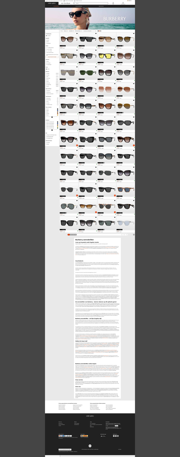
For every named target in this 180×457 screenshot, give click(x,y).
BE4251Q (111, 344)
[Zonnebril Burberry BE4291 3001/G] (69, 55)
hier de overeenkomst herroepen (65, 449)
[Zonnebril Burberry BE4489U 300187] (69, 139)
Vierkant (48, 73)
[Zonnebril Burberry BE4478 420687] (88, 155)
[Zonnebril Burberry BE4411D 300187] (69, 222)
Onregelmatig (49, 84)
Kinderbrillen (49, 43)
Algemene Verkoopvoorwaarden (64, 451)
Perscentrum (61, 423)
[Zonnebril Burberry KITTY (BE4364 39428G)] (88, 222)
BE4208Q (79, 345)
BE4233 (107, 351)
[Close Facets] (52, 31)
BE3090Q (85, 344)
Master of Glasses (103, 368)
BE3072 (115, 345)
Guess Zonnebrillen (76, 407)
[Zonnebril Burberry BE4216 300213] (69, 38)
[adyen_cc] (59, 436)
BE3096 (88, 344)
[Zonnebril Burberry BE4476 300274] (69, 122)
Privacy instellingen (62, 424)
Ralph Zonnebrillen (76, 408)
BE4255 (105, 355)
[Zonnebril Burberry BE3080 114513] (126, 89)
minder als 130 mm (50, 47)
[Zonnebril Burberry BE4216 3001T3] (88, 55)
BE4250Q (100, 345)
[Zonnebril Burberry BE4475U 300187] (126, 155)
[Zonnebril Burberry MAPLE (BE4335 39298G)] (107, 122)
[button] (51, 3)
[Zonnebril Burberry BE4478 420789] (107, 38)
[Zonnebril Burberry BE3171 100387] (69, 189)
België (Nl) (130, 0)
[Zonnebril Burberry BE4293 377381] (69, 105)
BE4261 (107, 355)
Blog (90, 425)
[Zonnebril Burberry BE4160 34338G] (88, 105)
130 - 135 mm (49, 49)
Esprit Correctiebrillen (109, 409)
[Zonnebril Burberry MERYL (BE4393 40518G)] (126, 172)
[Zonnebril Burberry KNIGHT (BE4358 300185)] (107, 55)
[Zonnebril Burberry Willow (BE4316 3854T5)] (126, 38)
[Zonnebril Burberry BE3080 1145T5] (126, 105)
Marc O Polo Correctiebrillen (94, 408)
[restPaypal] (65, 436)
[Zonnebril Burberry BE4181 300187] (88, 122)
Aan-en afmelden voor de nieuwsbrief (96, 424)
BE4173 (103, 343)
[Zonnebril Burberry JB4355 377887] (107, 206)
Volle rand (48, 90)
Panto (48, 81)
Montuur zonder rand (50, 93)
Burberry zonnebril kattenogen (112, 350)
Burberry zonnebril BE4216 (83, 248)
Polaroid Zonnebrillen (62, 409)
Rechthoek (48, 78)
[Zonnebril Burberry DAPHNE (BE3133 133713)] (107, 89)
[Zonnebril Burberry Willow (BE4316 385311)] (126, 72)
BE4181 (98, 345)
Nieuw (48, 61)
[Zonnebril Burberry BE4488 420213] (88, 206)
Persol (116, 253)
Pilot (47, 76)
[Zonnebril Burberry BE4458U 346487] (88, 189)
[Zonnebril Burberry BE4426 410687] (126, 206)
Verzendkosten (76, 424)
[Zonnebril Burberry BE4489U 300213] (126, 139)
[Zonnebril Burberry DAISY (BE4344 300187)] (88, 139)
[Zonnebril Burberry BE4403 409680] (126, 189)
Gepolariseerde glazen (50, 136)
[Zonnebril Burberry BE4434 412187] (69, 172)
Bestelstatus (92, 426)
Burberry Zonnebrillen (76, 409)
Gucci (109, 253)
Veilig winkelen (76, 423)
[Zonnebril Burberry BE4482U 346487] (107, 189)
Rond (48, 79)
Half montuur (49, 92)
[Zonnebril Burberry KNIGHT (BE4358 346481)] (107, 222)
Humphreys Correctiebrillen (94, 407)
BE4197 (117, 343)
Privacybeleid (71, 451)
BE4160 (105, 351)
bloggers (110, 368)
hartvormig (48, 98)
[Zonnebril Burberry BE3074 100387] (107, 172)
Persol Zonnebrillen (62, 407)
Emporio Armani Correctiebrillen (95, 409)
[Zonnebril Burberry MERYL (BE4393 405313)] (107, 105)
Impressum (75, 451)
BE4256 (106, 343)
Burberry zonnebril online (88, 367)
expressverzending (78, 377)
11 (126, 234)
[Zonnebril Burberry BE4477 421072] (126, 222)
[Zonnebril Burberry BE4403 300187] (69, 89)
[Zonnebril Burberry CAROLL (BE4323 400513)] (126, 55)
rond (48, 101)
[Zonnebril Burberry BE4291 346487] (88, 38)
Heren (48, 41)
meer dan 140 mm (50, 52)
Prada (107, 253)
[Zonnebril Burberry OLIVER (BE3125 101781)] (69, 206)
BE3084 (85, 346)
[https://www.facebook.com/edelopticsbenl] (114, 436)
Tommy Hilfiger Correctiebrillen (111, 408)
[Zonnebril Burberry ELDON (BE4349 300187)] (126, 122)
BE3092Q (111, 345)
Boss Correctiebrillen (109, 407)
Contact (60, 425)
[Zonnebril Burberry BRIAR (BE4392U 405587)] (88, 172)
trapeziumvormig (49, 104)
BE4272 (96, 346)
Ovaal (48, 86)
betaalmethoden (107, 376)
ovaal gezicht (49, 99)
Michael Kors (112, 253)
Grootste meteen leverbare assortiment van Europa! (55, 0)
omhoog (119, 449)
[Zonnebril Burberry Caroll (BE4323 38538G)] (107, 72)
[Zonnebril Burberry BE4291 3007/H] (69, 72)
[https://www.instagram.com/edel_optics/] (116, 436)
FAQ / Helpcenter (92, 423)
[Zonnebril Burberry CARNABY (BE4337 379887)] (107, 139)
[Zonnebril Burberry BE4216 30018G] (88, 89)
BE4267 (77, 351)
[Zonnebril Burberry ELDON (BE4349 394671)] (88, 72)
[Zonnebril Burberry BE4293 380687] (69, 155)
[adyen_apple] (68, 436)
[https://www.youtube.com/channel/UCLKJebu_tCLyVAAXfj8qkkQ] (118, 436)
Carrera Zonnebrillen (62, 408)
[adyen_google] (71, 436)
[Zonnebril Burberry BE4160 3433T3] (107, 155)
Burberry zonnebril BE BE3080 (110, 247)
